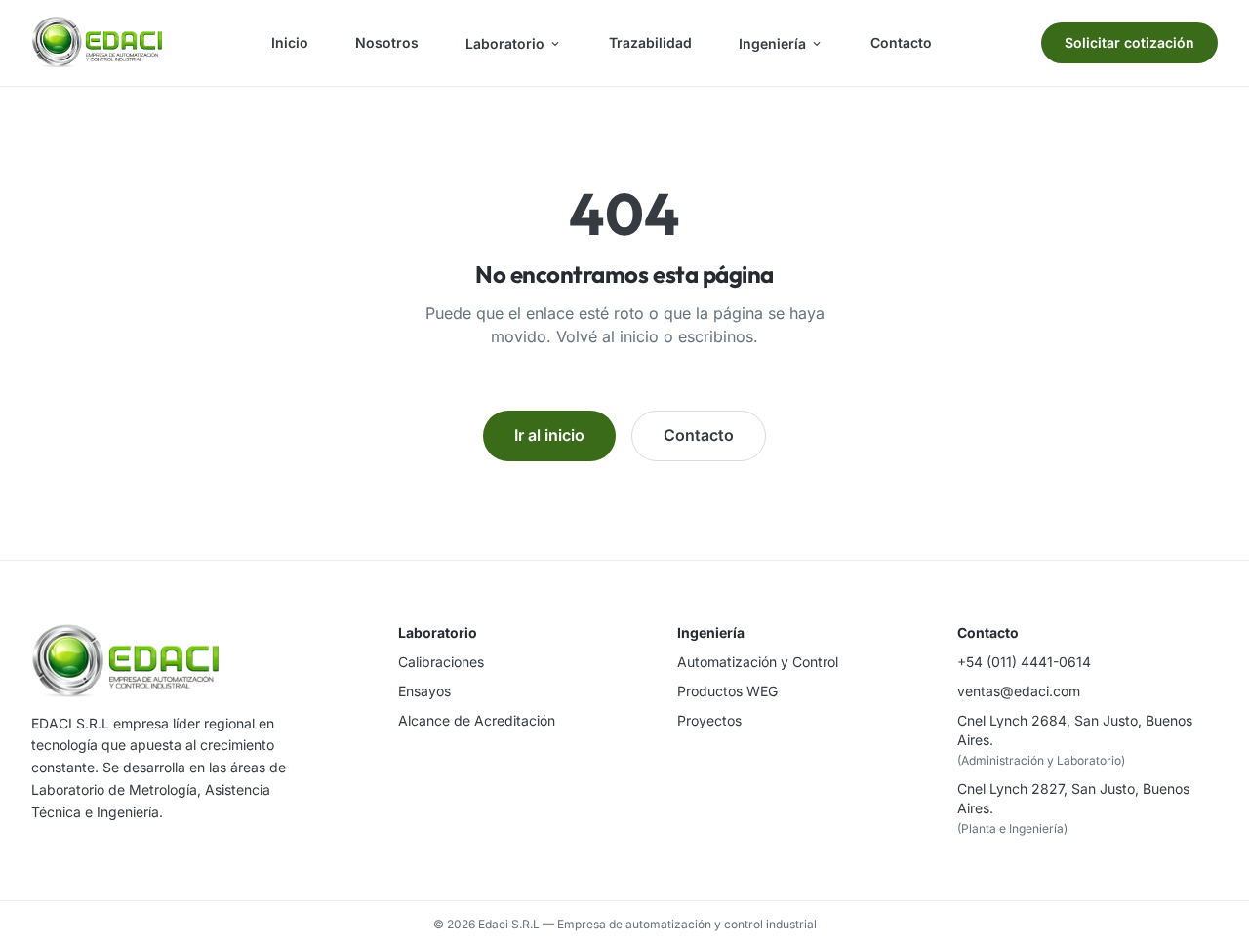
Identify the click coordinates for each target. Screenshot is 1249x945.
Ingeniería (772, 43)
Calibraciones (441, 661)
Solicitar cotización (1129, 42)
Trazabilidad (650, 42)
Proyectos (709, 720)
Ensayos (424, 691)
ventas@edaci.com (1018, 691)
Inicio (289, 42)
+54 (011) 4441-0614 (1024, 661)
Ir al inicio (549, 435)
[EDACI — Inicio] (96, 43)
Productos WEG (727, 691)
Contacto (901, 42)
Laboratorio (504, 43)
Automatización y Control (757, 661)
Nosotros (387, 42)
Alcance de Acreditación (476, 720)
